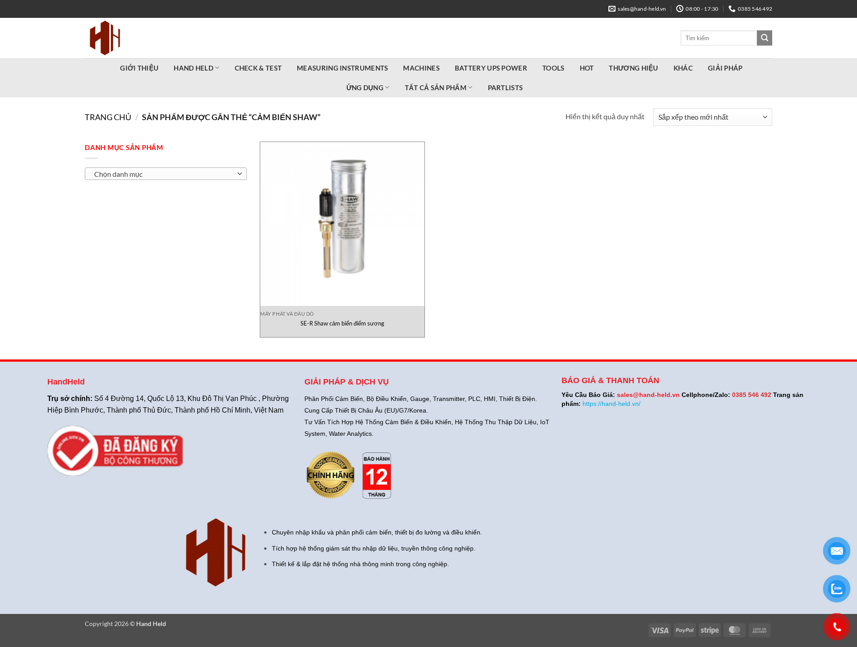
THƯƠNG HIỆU (633, 68)
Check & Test (258, 68)
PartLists (111, 10)
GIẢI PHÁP (725, 68)
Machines (421, 68)
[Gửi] (764, 38)
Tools (553, 68)
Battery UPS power (491, 68)
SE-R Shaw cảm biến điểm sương (342, 323)
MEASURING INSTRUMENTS (342, 68)
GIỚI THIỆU (139, 68)
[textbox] (164, 174)
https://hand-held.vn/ (611, 403)
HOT (587, 68)
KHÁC (683, 68)
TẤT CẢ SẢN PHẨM (436, 87)
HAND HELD (193, 68)
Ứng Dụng (364, 87)
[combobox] (166, 173)
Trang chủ (108, 117)
